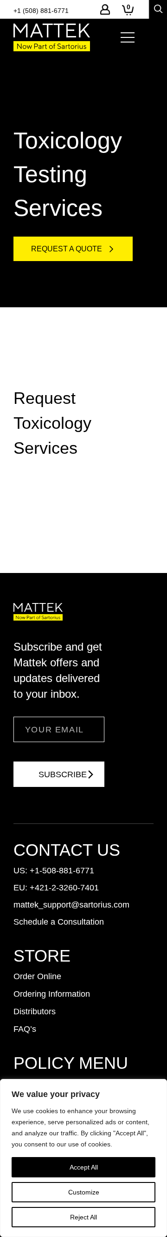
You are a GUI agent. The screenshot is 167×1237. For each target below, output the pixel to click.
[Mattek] (51, 37)
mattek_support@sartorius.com (71, 904)
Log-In (105, 9)
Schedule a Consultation (58, 921)
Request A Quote (66, 249)
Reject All (83, 1217)
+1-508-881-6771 (62, 870)
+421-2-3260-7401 (64, 887)
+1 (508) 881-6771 (41, 10)
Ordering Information (51, 994)
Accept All (84, 1167)
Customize (83, 1192)
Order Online (37, 976)
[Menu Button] (128, 37)
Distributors (34, 1011)
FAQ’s (24, 1029)
